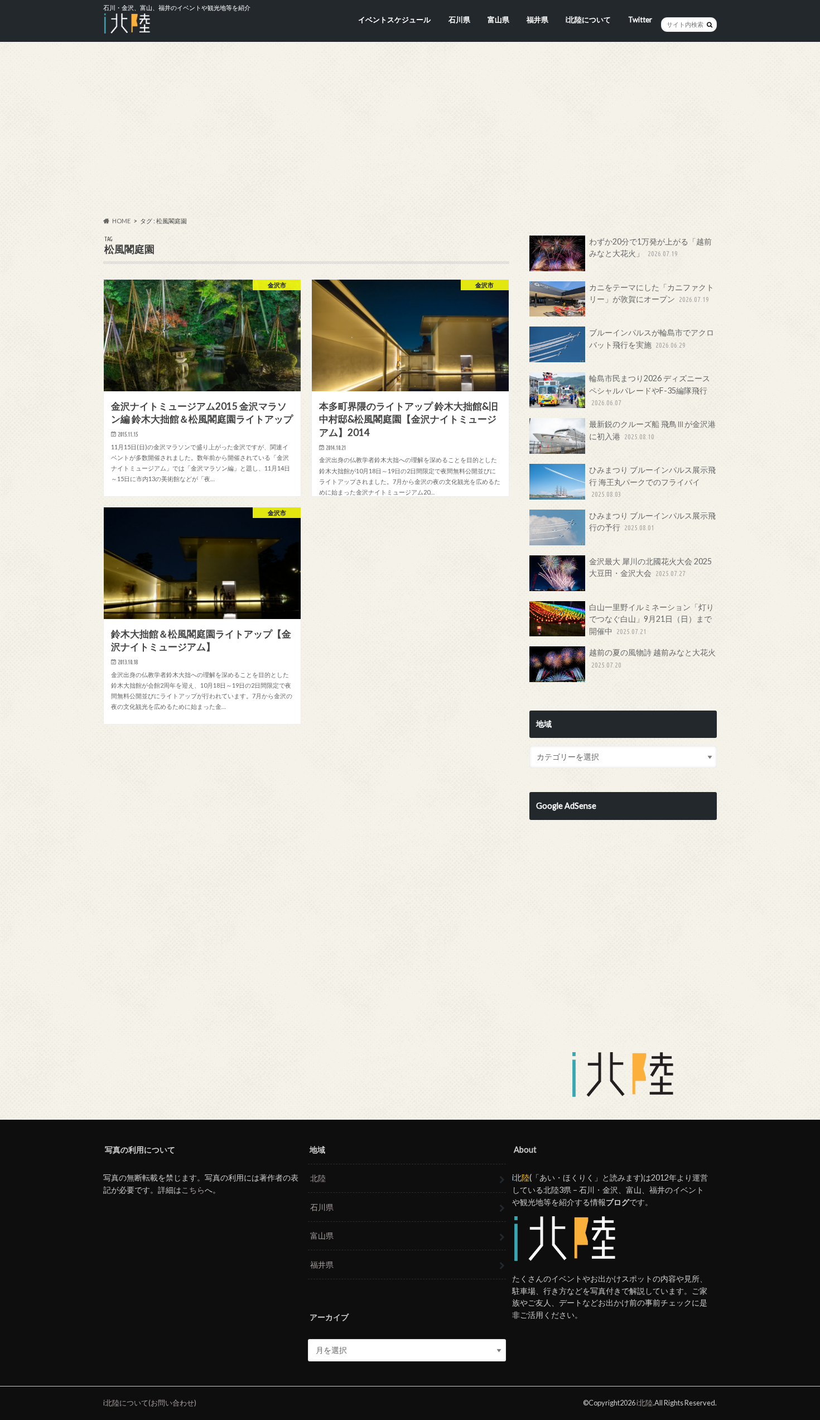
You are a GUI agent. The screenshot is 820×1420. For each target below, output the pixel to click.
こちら (193, 1189)
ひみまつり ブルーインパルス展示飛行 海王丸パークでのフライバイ (652, 481)
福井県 (537, 19)
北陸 (318, 1178)
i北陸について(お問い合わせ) (149, 1402)
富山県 (498, 19)
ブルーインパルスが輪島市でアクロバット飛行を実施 (651, 338)
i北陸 (644, 1402)
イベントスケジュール (394, 19)
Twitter (640, 19)
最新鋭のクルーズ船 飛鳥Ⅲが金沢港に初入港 (652, 430)
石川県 (459, 19)
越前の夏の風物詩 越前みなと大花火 (652, 658)
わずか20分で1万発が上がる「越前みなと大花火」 (650, 247)
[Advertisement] (410, 129)
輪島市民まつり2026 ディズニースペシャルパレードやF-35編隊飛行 (649, 389)
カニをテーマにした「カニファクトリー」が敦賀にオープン (651, 293)
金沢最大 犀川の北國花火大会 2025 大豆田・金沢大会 (650, 567)
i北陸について (588, 19)
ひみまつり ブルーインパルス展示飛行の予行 (652, 521)
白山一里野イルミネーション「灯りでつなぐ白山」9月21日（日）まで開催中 (651, 619)
